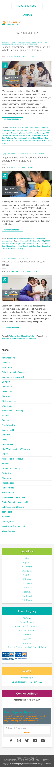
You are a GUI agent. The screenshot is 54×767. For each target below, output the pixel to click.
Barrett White (32, 271)
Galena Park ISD (26, 133)
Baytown (27, 562)
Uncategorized (8, 521)
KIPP (47, 133)
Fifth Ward (27, 579)
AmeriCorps (7, 367)
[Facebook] (11, 740)
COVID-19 (6, 382)
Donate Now (27, 677)
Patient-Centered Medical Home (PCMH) (27, 647)
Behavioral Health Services (13, 372)
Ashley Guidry (28, 57)
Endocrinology (8, 406)
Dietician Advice (9, 401)
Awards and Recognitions (27, 626)
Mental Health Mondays (12, 459)
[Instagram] (19, 740)
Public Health (8, 492)
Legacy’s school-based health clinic (14, 135)
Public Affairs (8, 488)
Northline (27, 591)
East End (27, 575)
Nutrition (6, 464)
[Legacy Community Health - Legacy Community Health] (11, 22)
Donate (27, 14)
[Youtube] (43, 740)
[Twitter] (27, 740)
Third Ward (27, 600)
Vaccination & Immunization (14, 526)
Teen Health (7, 512)
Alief (27, 558)
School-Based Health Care (13, 497)
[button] (50, 23)
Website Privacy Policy (27, 758)
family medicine (13, 133)
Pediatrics (6, 473)
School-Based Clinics (35, 138)
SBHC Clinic (43, 243)
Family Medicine (9, 425)
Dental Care (7, 386)
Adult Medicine (8, 358)
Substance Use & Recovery (13, 507)
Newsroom (27, 643)
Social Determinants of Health (15, 502)
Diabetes (6, 396)
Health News (7, 444)
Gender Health (8, 430)
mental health (33, 135)
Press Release (8, 483)
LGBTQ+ (5, 454)
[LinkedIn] (35, 740)
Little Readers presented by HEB (27, 681)
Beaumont (27, 566)
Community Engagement (13, 377)
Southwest (27, 596)
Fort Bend (27, 583)
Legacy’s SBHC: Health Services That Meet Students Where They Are (25, 159)
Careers (27, 634)
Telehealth (6, 516)
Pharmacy (6, 478)
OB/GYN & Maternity (11, 468)
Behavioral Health (26, 241)
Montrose (27, 587)
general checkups (38, 133)
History (27, 638)
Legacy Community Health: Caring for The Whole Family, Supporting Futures (26, 48)
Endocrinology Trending (12, 411)
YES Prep (5, 143)
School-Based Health (9, 246)
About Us (27, 617)
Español (5, 415)
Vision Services (8, 531)
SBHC (37, 243)
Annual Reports (27, 622)
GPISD (47, 241)
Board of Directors (27, 630)
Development (8, 391)
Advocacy (6, 362)
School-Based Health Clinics (42, 140)
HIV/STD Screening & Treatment (16, 449)
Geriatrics (6, 435)
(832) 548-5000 (27, 5)
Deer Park (27, 571)
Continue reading (12, 119)
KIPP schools (10, 243)
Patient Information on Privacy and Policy (23, 760)
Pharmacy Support (20, 138)
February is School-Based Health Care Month (23, 263)
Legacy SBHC (21, 243)
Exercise (5, 420)
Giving (5, 439)
